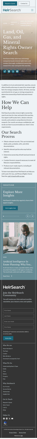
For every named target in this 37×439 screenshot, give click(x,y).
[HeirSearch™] (12, 10)
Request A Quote (7, 402)
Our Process (6, 386)
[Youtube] (12, 419)
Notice (5, 374)
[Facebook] (4, 419)
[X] (9, 419)
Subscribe (8, 338)
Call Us (5, 407)
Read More (6, 276)
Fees (4, 379)
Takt (22, 435)
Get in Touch (6, 405)
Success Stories (7, 389)
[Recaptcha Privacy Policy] (18, 423)
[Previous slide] (28, 216)
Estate (4, 369)
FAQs (4, 410)
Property (5, 376)
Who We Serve (7, 356)
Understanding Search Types (10, 366)
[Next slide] (32, 216)
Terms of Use (22, 432)
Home (5, 23)
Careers (5, 353)
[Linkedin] (7, 419)
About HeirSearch (8, 348)
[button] (3, 216)
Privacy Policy (13, 432)
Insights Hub (6, 394)
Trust (4, 371)
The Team (5, 351)
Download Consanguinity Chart (11, 358)
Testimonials (6, 391)
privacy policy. (8, 333)
